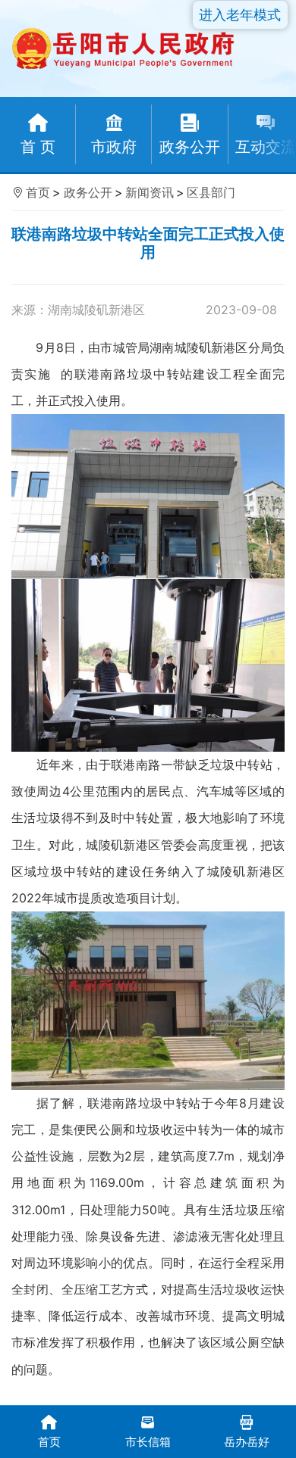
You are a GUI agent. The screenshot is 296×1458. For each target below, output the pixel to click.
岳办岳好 (246, 1442)
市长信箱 (148, 1442)
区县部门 (211, 192)
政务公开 (88, 192)
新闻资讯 (149, 192)
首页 (38, 192)
